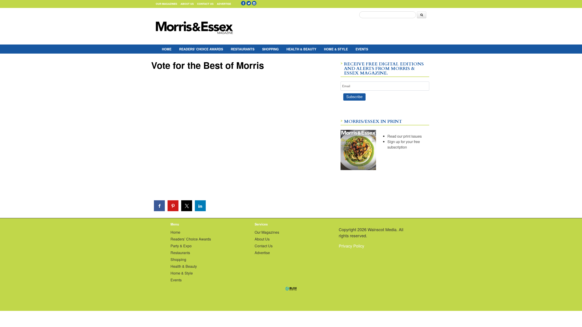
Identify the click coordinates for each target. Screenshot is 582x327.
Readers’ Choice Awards (201, 49)
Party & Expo (181, 245)
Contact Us (205, 3)
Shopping (270, 49)
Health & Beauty (301, 49)
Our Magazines (166, 3)
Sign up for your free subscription (403, 144)
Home (166, 49)
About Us (187, 3)
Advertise (224, 3)
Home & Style (336, 49)
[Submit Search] (421, 14)
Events (362, 49)
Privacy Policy (351, 246)
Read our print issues (404, 136)
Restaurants (242, 49)
